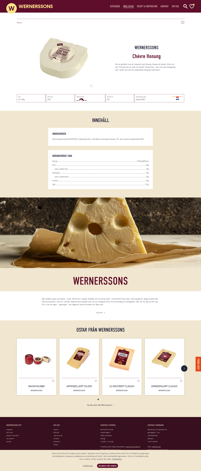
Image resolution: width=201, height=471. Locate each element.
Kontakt (165, 6)
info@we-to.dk (156, 447)
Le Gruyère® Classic (121, 388)
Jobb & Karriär (58, 436)
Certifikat (56, 439)
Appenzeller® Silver (79, 388)
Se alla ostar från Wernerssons (99, 405)
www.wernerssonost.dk (161, 450)
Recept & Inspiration (147, 6)
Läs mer (99, 312)
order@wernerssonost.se (112, 450)
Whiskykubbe (36, 388)
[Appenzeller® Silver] (79, 357)
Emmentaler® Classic (164, 388)
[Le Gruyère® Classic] (122, 357)
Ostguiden (115, 6)
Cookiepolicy (117, 459)
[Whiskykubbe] (36, 357)
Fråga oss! (198, 364)
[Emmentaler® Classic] (164, 357)
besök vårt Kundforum (133, 447)
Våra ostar (128, 6)
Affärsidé (56, 432)
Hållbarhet (56, 442)
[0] (191, 6)
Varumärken (10, 439)
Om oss (175, 6)
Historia (55, 430)
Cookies (55, 445)
